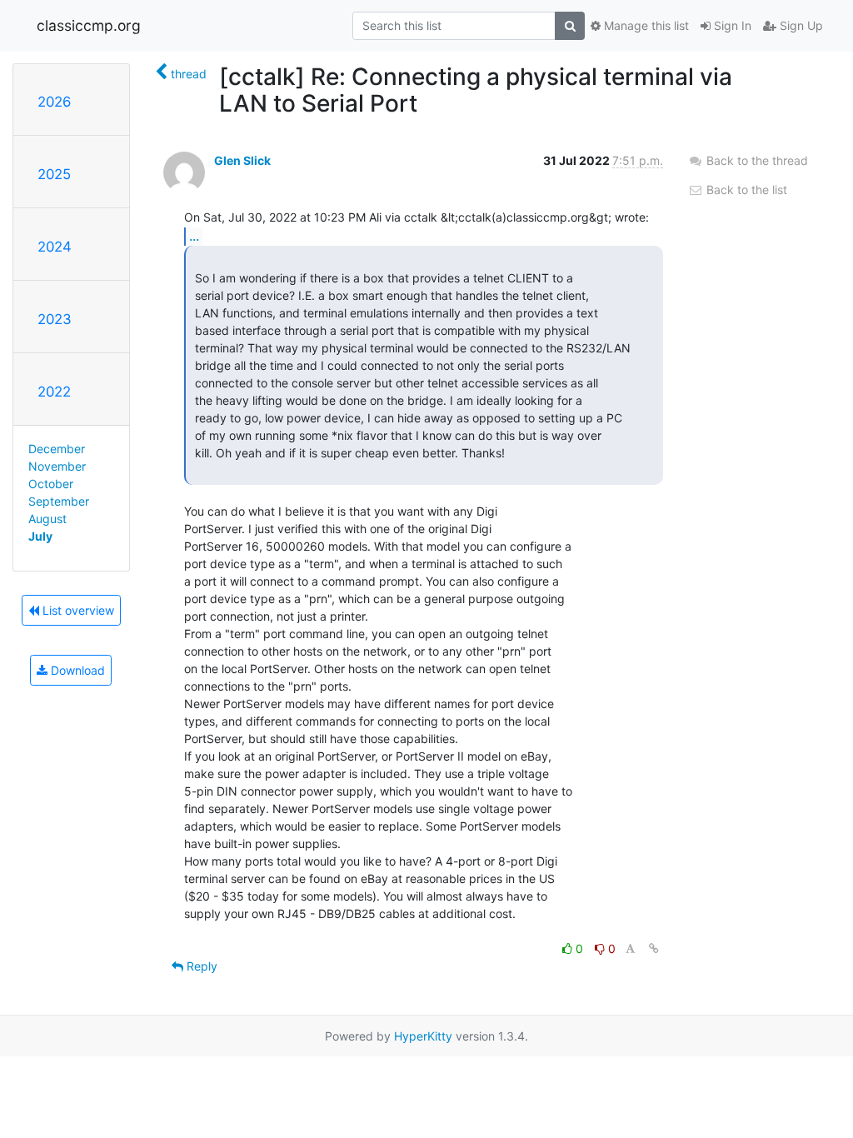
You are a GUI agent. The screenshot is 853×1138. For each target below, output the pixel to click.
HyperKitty (423, 1036)
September (58, 501)
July (40, 536)
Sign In (731, 25)
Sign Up (799, 25)
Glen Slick (242, 160)
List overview (76, 610)
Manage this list (645, 25)
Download (76, 670)
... (194, 235)
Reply (200, 966)
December (56, 449)
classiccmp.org (89, 25)
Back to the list (745, 189)
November (57, 466)
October (50, 484)
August (47, 519)
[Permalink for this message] (654, 948)
